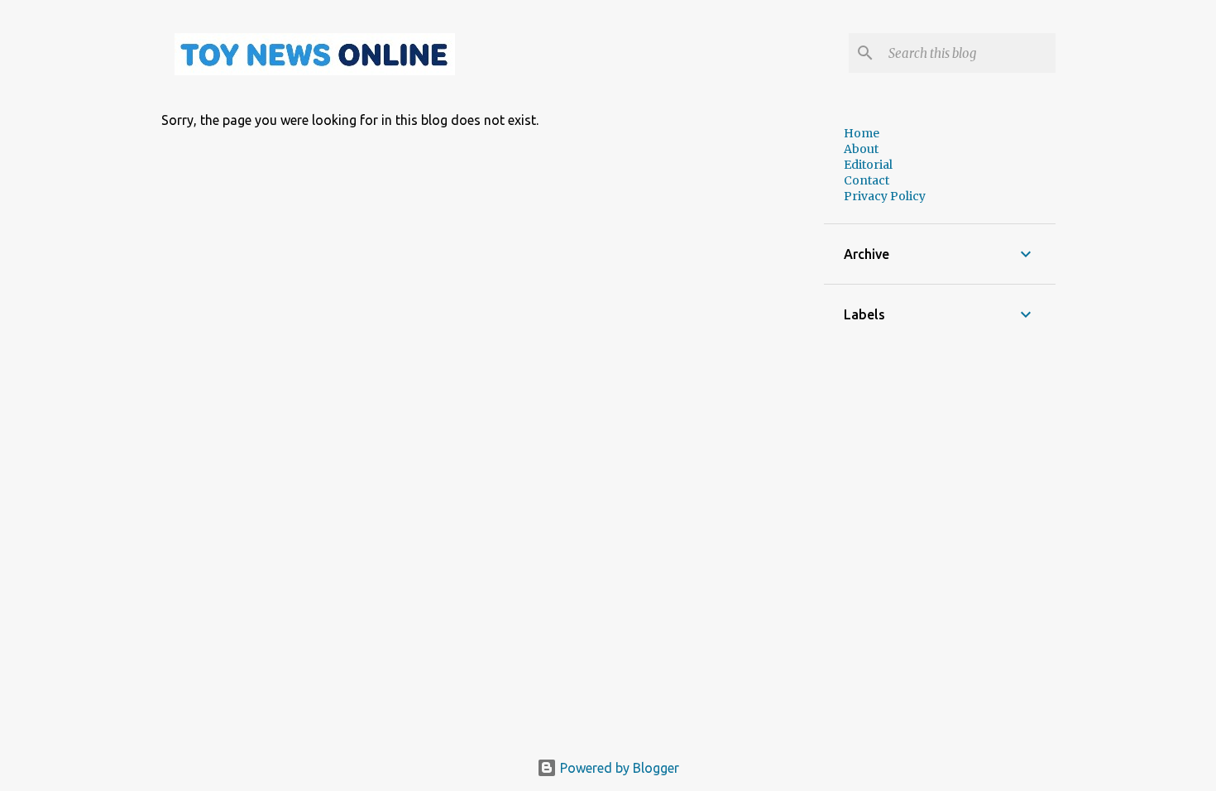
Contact (866, 180)
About (861, 148)
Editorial (868, 164)
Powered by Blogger (618, 767)
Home (861, 133)
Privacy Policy (885, 196)
